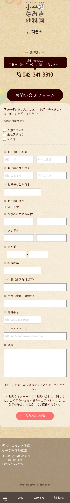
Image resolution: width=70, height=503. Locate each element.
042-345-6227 (15, 464)
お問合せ (58, 497)
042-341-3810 (38, 74)
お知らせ (39, 497)
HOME (19, 497)
